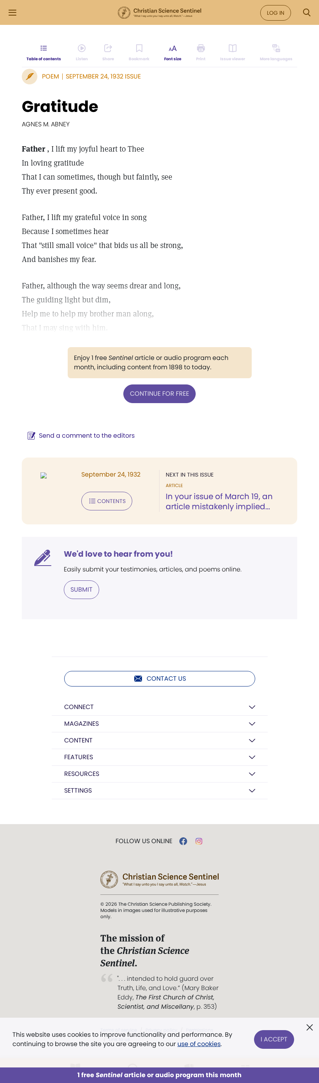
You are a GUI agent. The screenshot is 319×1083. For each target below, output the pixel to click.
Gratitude (60, 106)
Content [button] (78, 740)
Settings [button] (78, 790)
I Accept (274, 1039)
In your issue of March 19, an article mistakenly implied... (219, 501)
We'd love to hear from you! (118, 554)
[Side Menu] (12, 12)
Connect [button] (79, 706)
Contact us (166, 678)
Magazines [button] (81, 723)
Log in (275, 13)
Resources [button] (81, 773)
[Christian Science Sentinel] (159, 13)
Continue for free (159, 393)
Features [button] (78, 757)
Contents (111, 501)
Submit (81, 589)
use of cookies (199, 1043)
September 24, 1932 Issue (103, 76)
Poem (50, 76)
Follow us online (144, 841)
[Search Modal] (306, 12)
